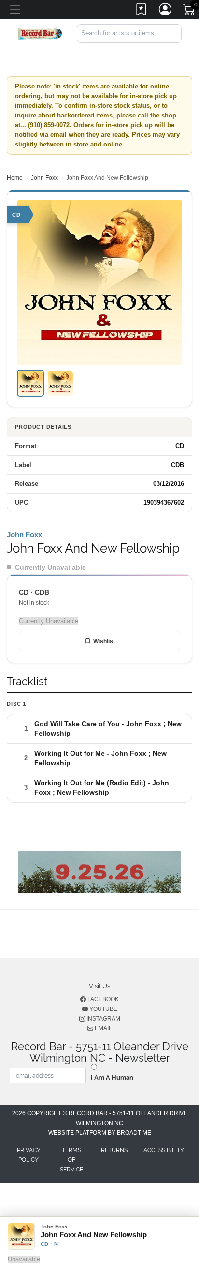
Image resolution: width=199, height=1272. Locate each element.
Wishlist (104, 641)
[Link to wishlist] (141, 11)
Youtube (102, 1009)
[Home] (40, 32)
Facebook (102, 999)
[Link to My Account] (165, 11)
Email (102, 1028)
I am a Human (112, 1077)
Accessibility (163, 1150)
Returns (114, 1150)
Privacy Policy (29, 1155)
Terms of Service (71, 1160)
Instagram (102, 1018)
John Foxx (44, 178)
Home (15, 178)
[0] (190, 11)
